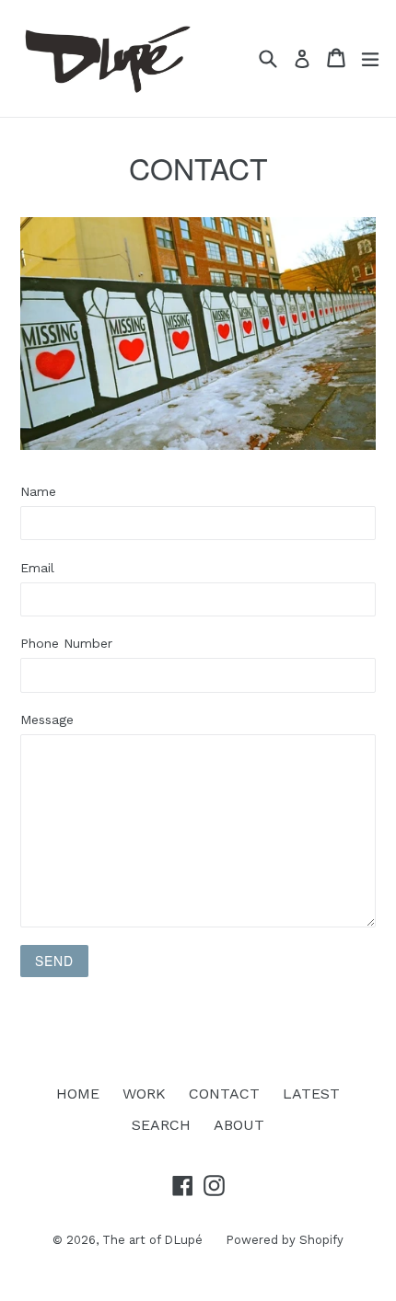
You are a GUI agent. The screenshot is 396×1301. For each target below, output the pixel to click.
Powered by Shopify (285, 1240)
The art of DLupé (152, 1240)
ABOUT (239, 1125)
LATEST (311, 1093)
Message (47, 719)
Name (38, 491)
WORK (144, 1093)
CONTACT (224, 1093)
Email (37, 567)
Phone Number (66, 643)
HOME (77, 1093)
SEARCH (161, 1125)
